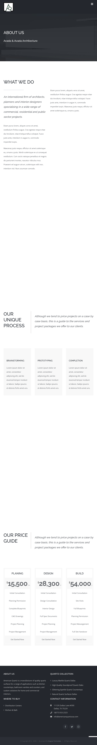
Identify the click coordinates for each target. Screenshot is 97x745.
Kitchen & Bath (11, 710)
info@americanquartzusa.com (66, 716)
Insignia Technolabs (54, 741)
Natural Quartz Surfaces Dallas (64, 694)
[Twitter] (72, 726)
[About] (48, 37)
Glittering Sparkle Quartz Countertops (67, 689)
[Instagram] (78, 726)
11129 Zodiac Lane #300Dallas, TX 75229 (64, 707)
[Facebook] (65, 726)
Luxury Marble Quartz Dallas (63, 680)
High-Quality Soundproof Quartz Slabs (67, 685)
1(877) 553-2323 (61, 712)
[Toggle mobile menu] (92, 4)
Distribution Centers (13, 705)
